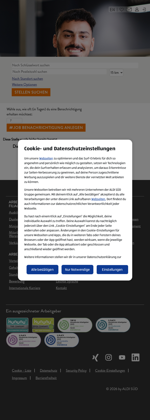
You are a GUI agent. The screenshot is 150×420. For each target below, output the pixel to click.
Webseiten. (98, 199)
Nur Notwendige (77, 269)
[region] (75, 210)
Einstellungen (112, 269)
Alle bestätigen (42, 269)
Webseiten (46, 158)
